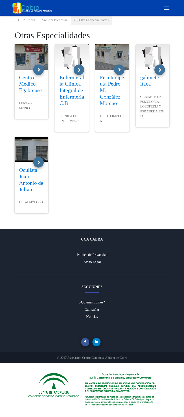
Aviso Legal (92, 262)
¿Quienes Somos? (92, 302)
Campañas (92, 309)
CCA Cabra (26, 20)
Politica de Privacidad (92, 255)
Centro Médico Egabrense (30, 84)
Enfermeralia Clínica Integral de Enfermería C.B (71, 90)
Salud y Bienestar (54, 20)
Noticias (92, 316)
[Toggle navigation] (167, 8)
